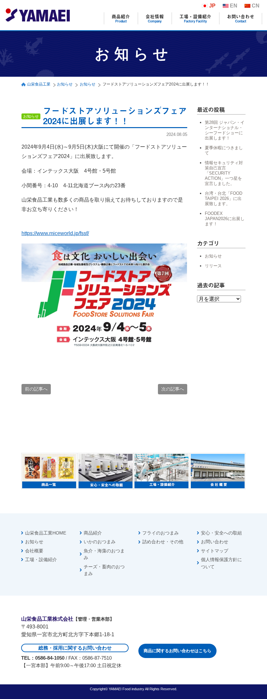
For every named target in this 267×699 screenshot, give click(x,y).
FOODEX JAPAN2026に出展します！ (225, 218)
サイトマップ (214, 550)
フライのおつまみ (160, 532)
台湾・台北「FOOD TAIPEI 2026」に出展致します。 (223, 198)
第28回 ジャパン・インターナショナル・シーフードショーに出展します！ (225, 130)
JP (212, 5)
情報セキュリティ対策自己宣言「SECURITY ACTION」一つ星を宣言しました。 (224, 173)
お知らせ (213, 256)
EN (233, 5)
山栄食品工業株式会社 (37, 14)
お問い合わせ (240, 18)
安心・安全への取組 (221, 532)
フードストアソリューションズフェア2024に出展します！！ (115, 116)
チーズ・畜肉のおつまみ (104, 570)
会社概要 (34, 550)
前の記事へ (36, 389)
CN (256, 5)
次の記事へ (172, 389)
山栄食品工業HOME (45, 532)
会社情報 (155, 18)
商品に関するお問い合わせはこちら (177, 650)
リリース (213, 265)
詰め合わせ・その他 (162, 541)
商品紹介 (121, 18)
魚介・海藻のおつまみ (104, 554)
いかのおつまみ (100, 541)
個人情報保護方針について (221, 563)
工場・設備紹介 (195, 18)
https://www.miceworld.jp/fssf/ (55, 233)
